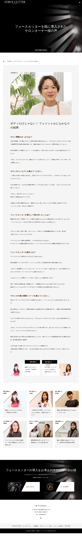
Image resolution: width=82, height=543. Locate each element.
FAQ (50, 526)
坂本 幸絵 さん (48, 362)
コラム (55, 526)
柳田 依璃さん (33, 362)
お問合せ (60, 526)
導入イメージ (43, 526)
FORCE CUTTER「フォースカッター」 (22, 526)
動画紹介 (36, 526)
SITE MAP (67, 526)
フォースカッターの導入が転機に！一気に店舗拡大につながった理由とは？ (14, 443)
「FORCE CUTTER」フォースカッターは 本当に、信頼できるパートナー (41, 413)
